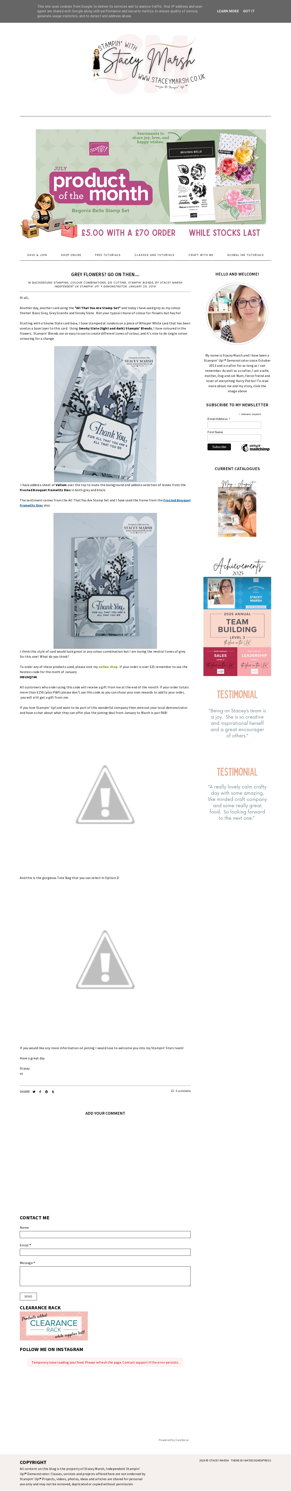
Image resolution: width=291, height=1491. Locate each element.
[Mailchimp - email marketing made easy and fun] (255, 451)
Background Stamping (50, 282)
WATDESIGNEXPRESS (257, 1460)
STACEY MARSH (219, 1460)
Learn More (228, 11)
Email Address (218, 419)
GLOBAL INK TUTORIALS (245, 255)
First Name (215, 432)
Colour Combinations (88, 282)
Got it (249, 11)
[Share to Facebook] (40, 1092)
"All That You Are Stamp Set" (98, 308)
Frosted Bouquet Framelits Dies (45, 490)
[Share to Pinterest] (47, 1092)
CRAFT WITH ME (201, 255)
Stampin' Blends (141, 282)
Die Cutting (117, 282)
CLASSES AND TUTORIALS (155, 255)
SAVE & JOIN (37, 255)
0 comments (183, 1091)
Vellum (61, 485)
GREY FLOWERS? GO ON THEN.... (105, 274)
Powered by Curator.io (174, 1440)
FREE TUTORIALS (108, 255)
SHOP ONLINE (71, 255)
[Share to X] (34, 1092)
